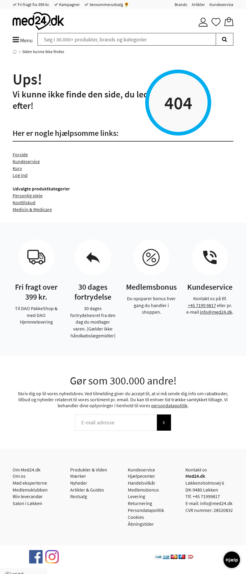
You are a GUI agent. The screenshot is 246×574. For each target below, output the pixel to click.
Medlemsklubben (30, 490)
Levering (136, 496)
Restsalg (78, 496)
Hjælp (232, 560)
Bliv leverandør (28, 496)
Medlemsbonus (143, 490)
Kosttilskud (24, 202)
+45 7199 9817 (202, 305)
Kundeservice (221, 4)
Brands (181, 4)
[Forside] (15, 51)
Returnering (140, 503)
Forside (20, 154)
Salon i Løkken (27, 503)
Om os (19, 476)
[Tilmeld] (164, 422)
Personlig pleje (28, 196)
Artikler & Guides (87, 490)
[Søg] (224, 39)
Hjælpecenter (141, 476)
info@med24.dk (216, 312)
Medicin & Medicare (32, 209)
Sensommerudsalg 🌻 (108, 4)
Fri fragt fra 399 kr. (33, 4)
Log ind (20, 175)
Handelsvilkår (141, 483)
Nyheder (78, 483)
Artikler (198, 4)
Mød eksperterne (30, 483)
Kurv (17, 168)
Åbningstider (141, 524)
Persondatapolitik (146, 510)
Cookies (136, 517)
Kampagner (69, 4)
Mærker (78, 476)
